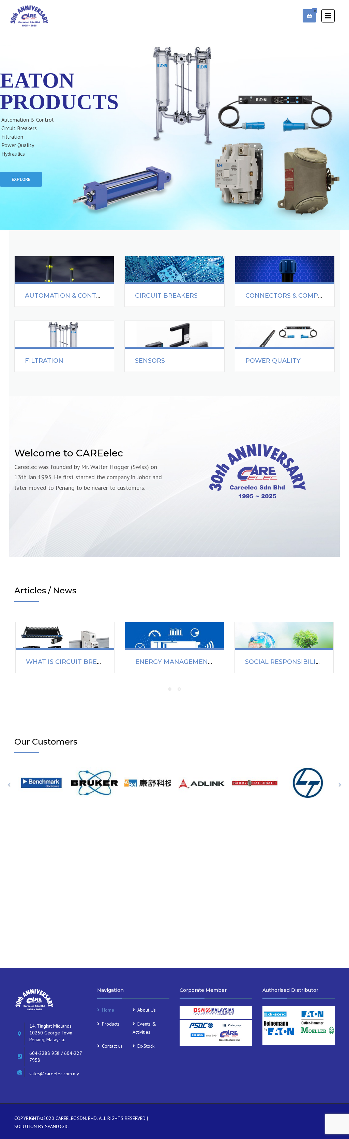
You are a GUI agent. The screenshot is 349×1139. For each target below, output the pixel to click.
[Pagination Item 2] (179, 689)
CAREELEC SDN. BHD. (76, 1118)
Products (111, 1024)
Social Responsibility (284, 662)
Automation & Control (67, 295)
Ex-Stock (145, 1046)
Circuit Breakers (166, 295)
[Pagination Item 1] (169, 689)
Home (108, 1010)
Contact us (112, 1046)
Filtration (44, 360)
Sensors (150, 360)
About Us (146, 1010)
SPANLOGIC (57, 1126)
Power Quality (273, 360)
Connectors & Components (295, 295)
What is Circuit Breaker (70, 662)
